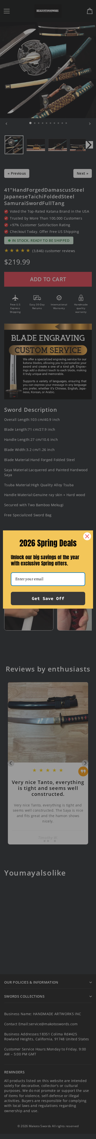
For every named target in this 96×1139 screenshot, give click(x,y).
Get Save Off (48, 598)
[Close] (87, 536)
